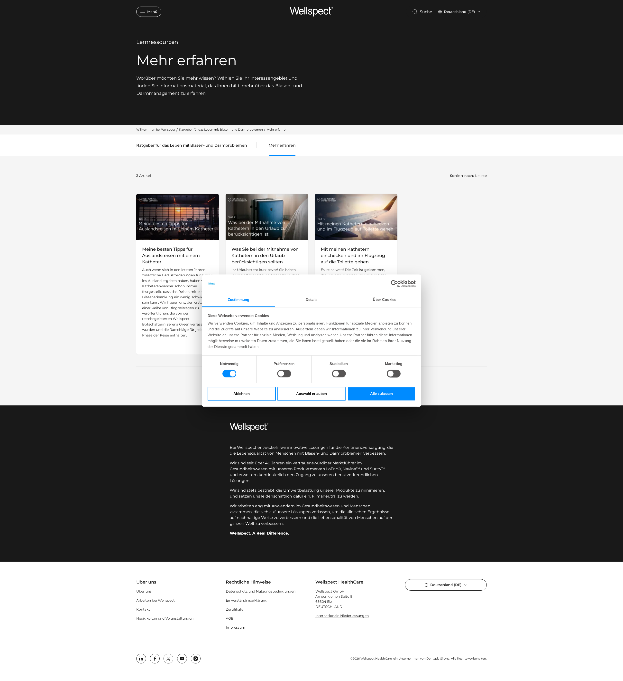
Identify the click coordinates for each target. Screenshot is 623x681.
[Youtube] (182, 658)
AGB (230, 618)
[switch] (284, 373)
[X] (168, 658)
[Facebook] (155, 658)
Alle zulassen (381, 394)
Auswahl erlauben (311, 394)
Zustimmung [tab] (238, 300)
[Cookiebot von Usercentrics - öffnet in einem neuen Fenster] (394, 283)
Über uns (144, 591)
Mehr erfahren (282, 145)
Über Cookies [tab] (384, 300)
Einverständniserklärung (246, 600)
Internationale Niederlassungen (342, 616)
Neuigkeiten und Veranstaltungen (164, 618)
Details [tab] (312, 300)
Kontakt (143, 609)
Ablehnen (241, 394)
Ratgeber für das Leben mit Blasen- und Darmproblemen (191, 146)
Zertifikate (234, 609)
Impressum (235, 627)
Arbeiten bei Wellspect (155, 600)
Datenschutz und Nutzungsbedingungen (260, 591)
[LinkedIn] (141, 658)
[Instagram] (196, 658)
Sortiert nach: (462, 175)
